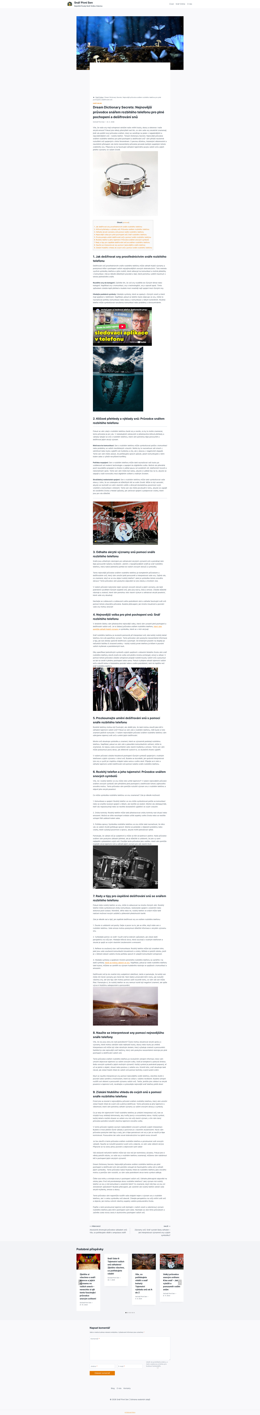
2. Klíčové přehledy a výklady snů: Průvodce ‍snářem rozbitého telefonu (121, 229)
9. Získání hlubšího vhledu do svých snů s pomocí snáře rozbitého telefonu (123, 248)
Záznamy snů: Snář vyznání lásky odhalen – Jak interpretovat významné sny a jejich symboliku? (152, 1230)
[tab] (125, 1312)
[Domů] (93, 97)
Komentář (95, 1339)
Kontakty (127, 1388)
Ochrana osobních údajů (140, 1399)
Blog (113, 1388)
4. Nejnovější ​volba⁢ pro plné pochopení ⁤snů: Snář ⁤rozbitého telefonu (120, 235)
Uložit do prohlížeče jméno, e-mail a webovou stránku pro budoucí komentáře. (157, 1364)
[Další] (180, 1282)
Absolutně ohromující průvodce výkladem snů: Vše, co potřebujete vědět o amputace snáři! (108, 1229)
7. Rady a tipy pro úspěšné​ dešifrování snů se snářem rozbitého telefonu (122, 242)
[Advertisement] (130, 81)
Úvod (171, 4)
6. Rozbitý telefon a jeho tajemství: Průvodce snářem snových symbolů (121, 240)
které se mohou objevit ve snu (117, 963)
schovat (126, 222)
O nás (189, 4)
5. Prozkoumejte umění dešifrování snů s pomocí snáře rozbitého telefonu (122, 237)
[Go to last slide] (80, 1282)
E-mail (121, 1366)
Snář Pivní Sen (100, 122)
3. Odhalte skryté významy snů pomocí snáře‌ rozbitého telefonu (119, 232)
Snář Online (180, 4)
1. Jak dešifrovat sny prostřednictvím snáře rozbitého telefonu (118, 227)
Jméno (94, 1366)
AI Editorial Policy (130, 1412)
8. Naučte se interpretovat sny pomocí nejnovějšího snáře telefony (119, 245)
